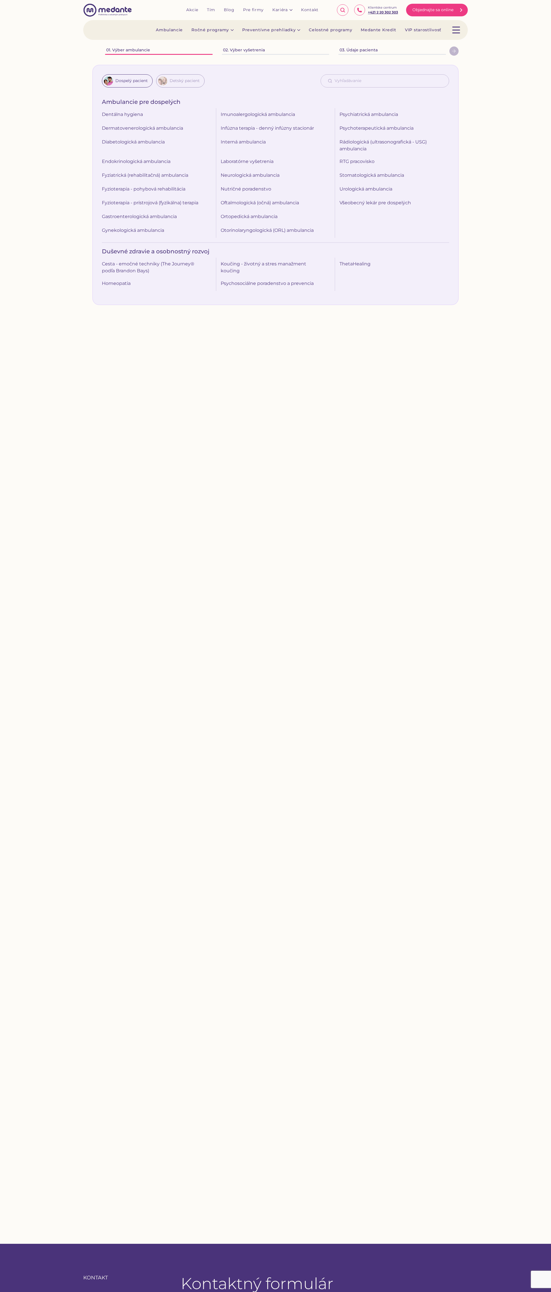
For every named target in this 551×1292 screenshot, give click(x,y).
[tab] (127, 81)
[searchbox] (390, 81)
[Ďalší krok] (454, 51)
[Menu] (456, 30)
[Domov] (107, 10)
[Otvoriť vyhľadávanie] (342, 10)
